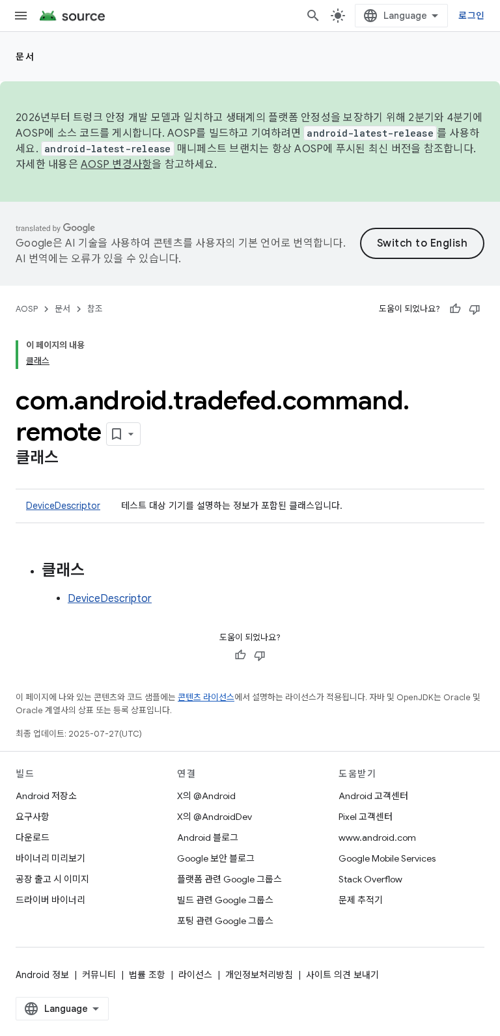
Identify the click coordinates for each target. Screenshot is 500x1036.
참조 (95, 308)
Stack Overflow (370, 879)
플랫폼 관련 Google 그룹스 (229, 879)
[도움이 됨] (455, 309)
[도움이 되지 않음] (474, 309)
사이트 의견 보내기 (342, 975)
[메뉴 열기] (21, 15)
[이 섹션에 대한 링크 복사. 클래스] (72, 459)
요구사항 (32, 817)
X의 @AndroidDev (214, 817)
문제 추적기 (361, 900)
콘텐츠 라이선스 (206, 697)
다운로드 (32, 837)
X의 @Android (206, 796)
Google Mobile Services (387, 858)
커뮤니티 (99, 975)
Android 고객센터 (373, 796)
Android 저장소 (46, 796)
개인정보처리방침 (259, 975)
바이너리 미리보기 (50, 858)
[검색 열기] (313, 15)
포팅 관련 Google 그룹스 (225, 921)
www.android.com (377, 837)
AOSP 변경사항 (116, 164)
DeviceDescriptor (63, 505)
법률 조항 (147, 975)
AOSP (27, 308)
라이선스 (195, 975)
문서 (25, 56)
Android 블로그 (207, 837)
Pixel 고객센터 (366, 817)
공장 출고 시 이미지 (52, 879)
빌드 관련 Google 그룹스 (225, 900)
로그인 (471, 15)
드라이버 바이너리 (50, 900)
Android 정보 (42, 975)
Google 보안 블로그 (216, 858)
